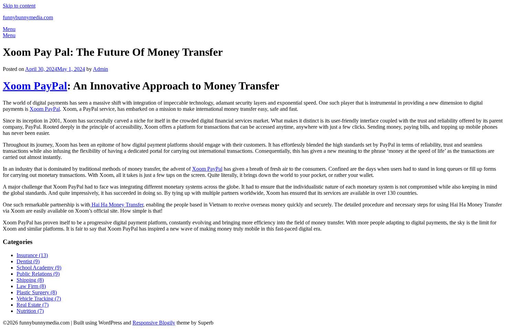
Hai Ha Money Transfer (116, 205)
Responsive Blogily (154, 323)
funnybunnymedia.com (28, 17)
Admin (100, 69)
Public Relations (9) (38, 274)
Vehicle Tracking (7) (39, 298)
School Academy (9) (39, 267)
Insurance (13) (32, 255)
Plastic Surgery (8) (37, 292)
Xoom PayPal (35, 85)
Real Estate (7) (33, 305)
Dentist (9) (28, 261)
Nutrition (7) (30, 311)
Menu (9, 29)
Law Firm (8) (31, 286)
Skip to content (19, 6)
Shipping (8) (30, 280)
